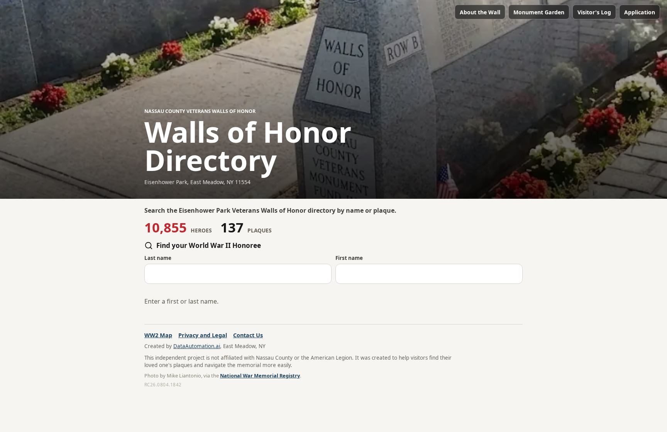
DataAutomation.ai (196, 346)
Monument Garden (538, 12)
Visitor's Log (594, 12)
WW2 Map (158, 335)
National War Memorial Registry (260, 375)
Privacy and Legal (202, 335)
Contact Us (248, 335)
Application (639, 12)
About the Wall (480, 12)
